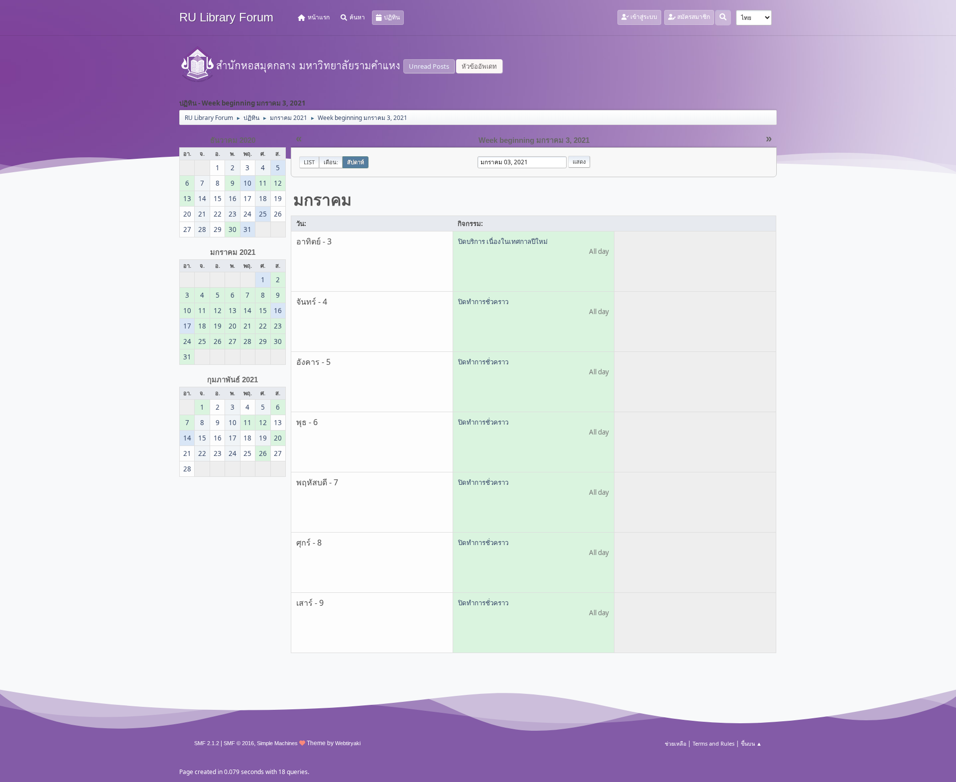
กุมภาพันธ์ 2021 (232, 380)
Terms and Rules (713, 743)
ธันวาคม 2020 (232, 140)
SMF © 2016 (239, 743)
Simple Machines (277, 743)
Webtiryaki (347, 743)
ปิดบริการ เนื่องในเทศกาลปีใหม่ (503, 241)
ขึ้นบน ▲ (751, 743)
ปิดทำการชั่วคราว (483, 301)
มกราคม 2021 (232, 252)
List (309, 162)
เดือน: (331, 162)
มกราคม (322, 199)
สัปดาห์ (355, 162)
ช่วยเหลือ (675, 743)
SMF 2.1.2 (206, 743)
